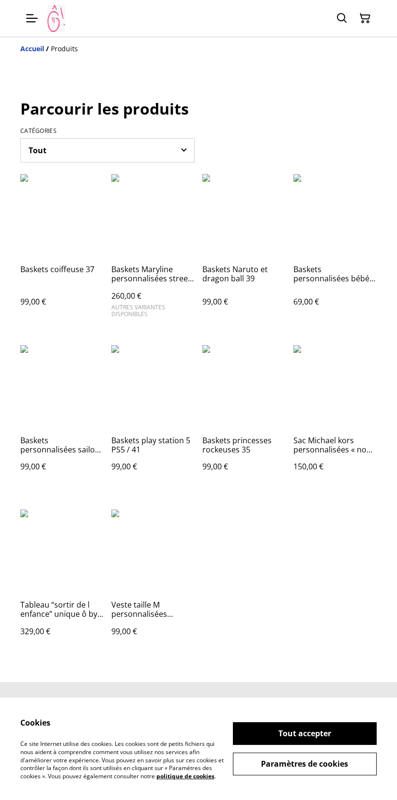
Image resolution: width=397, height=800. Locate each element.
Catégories (38, 131)
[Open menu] (32, 18)
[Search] (341, 18)
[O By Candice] (56, 18)
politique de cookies (185, 776)
